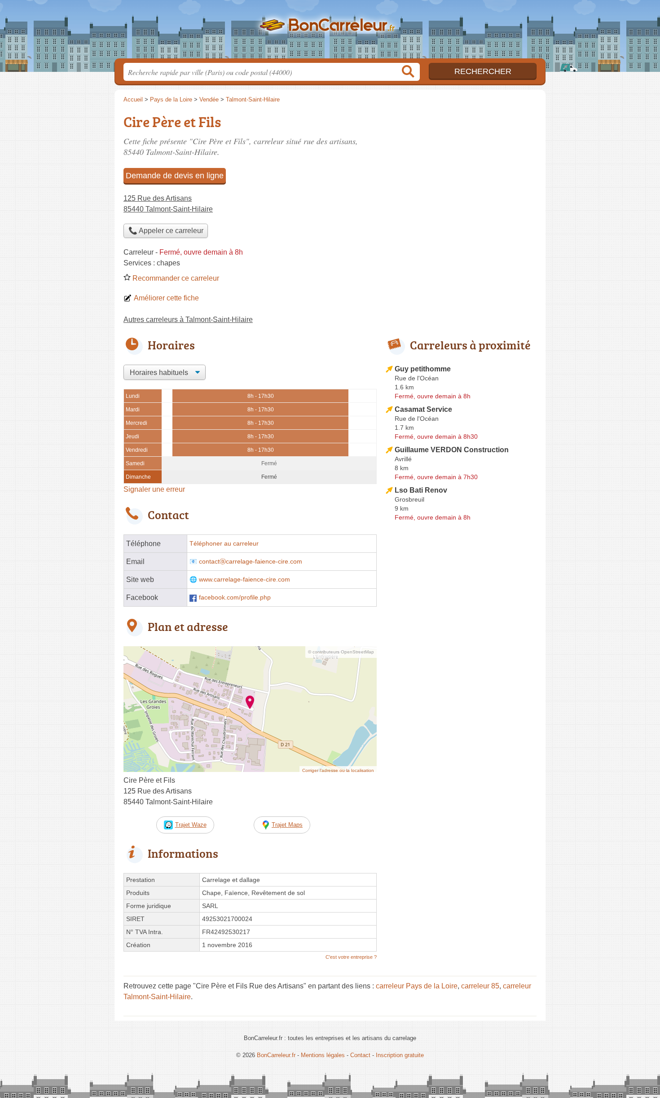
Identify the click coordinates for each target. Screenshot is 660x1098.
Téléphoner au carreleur (224, 543)
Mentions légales (323, 1055)
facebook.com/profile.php (235, 597)
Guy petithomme (423, 369)
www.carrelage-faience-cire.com (244, 579)
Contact (360, 1055)
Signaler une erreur (154, 489)
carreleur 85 (480, 986)
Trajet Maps (287, 824)
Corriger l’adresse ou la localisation (338, 770)
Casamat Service (423, 409)
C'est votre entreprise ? (351, 957)
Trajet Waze (191, 824)
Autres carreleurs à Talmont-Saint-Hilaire (188, 319)
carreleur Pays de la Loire (417, 986)
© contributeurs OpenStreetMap (341, 651)
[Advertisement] (461, 734)
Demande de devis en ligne (175, 175)
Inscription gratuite (400, 1055)
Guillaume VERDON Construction (452, 450)
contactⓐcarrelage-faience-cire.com (250, 561)
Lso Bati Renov (421, 490)
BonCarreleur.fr (330, 32)
